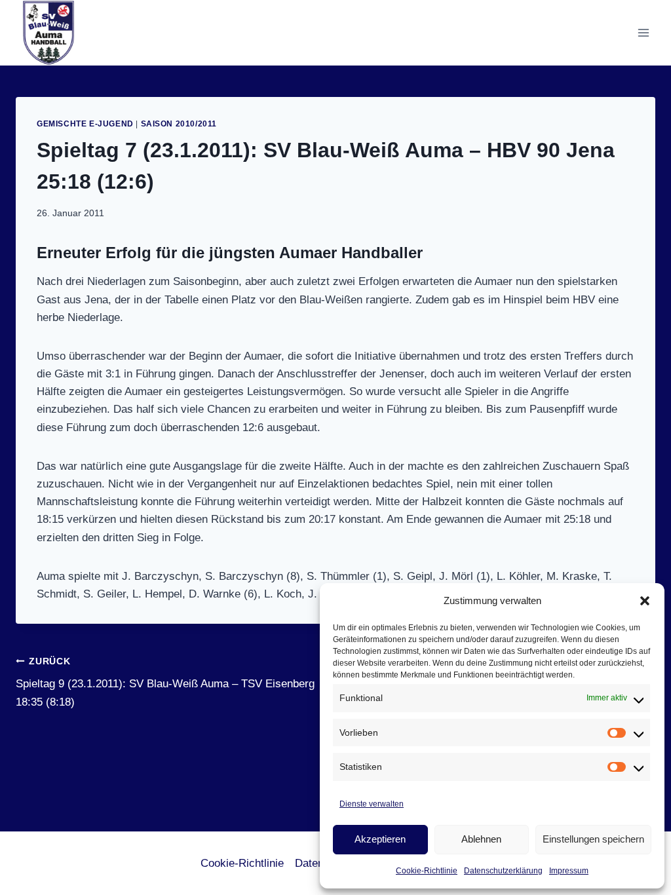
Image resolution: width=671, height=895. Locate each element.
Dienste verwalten (371, 804)
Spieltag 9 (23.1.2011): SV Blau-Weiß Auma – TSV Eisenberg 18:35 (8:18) (165, 682)
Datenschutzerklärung (503, 870)
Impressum (568, 870)
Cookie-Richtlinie (426, 870)
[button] (644, 600)
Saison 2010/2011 (179, 123)
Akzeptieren (380, 839)
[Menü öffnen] (643, 32)
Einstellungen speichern (593, 839)
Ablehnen (481, 839)
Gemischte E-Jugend (85, 123)
